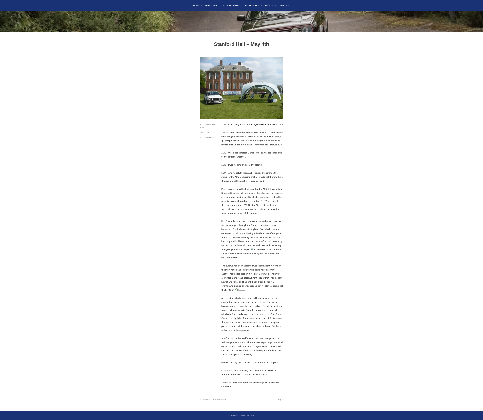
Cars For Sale (252, 5)
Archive (269, 5)
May (279, 399)
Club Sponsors (231, 5)
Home (196, 5)
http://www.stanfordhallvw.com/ (267, 124)
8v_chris (206, 132)
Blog (211, 138)
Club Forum (211, 5)
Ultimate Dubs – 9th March (214, 399)
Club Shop (284, 5)
